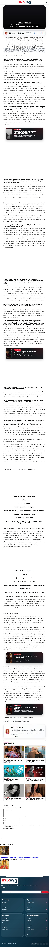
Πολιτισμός (4, 902)
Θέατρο (28, 904)
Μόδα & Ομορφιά (5, 920)
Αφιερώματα (4, 907)
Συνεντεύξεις (28, 22)
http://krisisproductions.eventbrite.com (24, 607)
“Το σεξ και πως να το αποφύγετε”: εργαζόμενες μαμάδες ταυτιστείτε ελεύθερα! (19, 857)
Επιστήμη (29, 918)
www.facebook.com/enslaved (27, 717)
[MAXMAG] (24, 2)
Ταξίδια (28, 927)
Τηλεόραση (29, 907)
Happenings (20, 22)
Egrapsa (28, 934)
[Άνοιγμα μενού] (2, 2)
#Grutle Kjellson (18, 721)
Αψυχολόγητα (5, 929)
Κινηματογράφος (30, 902)
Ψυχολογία (4, 927)
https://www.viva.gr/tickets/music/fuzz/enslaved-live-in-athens (16, 546)
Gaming (28, 909)
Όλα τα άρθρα (14, 736)
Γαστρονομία (5, 918)
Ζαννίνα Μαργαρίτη (17, 727)
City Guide (29, 931)
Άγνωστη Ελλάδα (30, 929)
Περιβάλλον (29, 922)
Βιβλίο (3, 904)
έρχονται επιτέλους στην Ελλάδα (17, 48)
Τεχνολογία (29, 920)
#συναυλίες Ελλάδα (26, 721)
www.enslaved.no (16, 717)
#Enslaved (12, 721)
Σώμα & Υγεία (5, 922)
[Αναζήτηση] (46, 2)
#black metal (6, 721)
